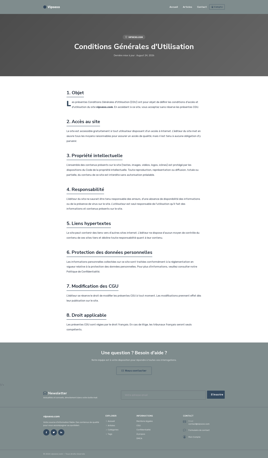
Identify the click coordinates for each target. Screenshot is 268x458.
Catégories (113, 430)
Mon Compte (194, 437)
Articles (187, 7)
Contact (202, 7)
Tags (110, 434)
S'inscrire (217, 394)
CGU (138, 425)
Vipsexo (54, 7)
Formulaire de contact (199, 430)
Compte (218, 7)
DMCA (139, 438)
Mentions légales (144, 421)
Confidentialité (143, 430)
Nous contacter (136, 370)
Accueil (174, 7)
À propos (140, 434)
